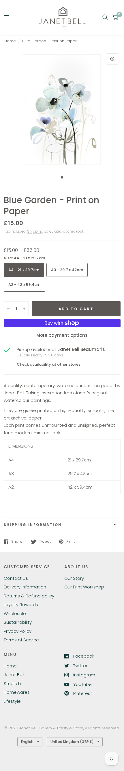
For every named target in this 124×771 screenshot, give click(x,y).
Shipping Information (33, 524)
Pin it (70, 541)
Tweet (45, 541)
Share (16, 541)
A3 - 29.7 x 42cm (67, 270)
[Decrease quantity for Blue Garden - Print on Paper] (8, 308)
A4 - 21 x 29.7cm (24, 270)
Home (10, 41)
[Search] (105, 17)
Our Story (74, 578)
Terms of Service (21, 640)
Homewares (17, 692)
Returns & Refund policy (29, 596)
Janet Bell (14, 674)
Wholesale (15, 613)
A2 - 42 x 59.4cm (24, 284)
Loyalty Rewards (21, 604)
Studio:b (12, 683)
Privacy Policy (17, 631)
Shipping (35, 231)
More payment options (62, 335)
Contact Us (16, 578)
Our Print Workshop (84, 587)
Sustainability (18, 622)
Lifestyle (12, 701)
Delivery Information (25, 587)
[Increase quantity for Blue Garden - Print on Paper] (24, 308)
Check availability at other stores (48, 364)
